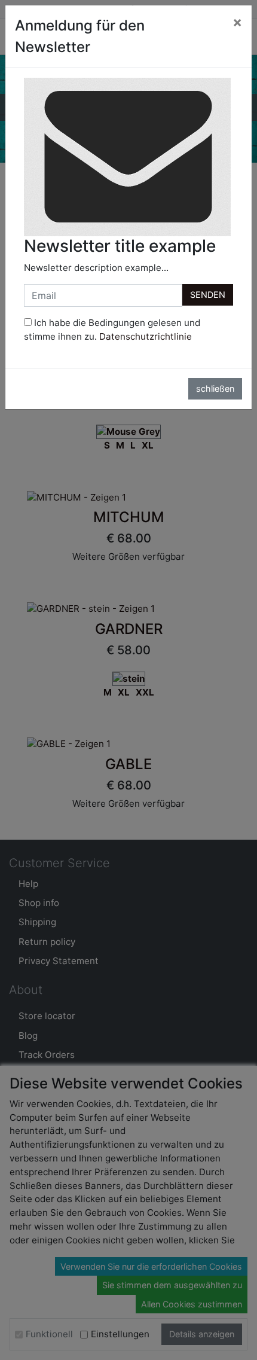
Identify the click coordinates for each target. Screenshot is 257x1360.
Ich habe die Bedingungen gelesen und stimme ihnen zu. (112, 329)
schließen (215, 388)
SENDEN (207, 294)
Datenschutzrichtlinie (145, 336)
